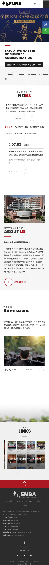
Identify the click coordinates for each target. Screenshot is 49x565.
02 (17, 74)
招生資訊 (29, 501)
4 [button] (32, 473)
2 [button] (22, 473)
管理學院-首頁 (13, 526)
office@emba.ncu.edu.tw (18, 514)
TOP (24, 485)
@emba (17, 517)
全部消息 (8, 127)
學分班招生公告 (37, 127)
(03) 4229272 (15, 520)
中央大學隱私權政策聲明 (22, 532)
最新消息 (9, 501)
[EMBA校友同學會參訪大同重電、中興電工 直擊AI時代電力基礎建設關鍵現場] (24, 158)
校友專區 (24, 505)
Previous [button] (2, 454)
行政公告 (8, 133)
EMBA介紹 (19, 501)
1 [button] (17, 473)
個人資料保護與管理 (18, 535)
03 (29, 74)
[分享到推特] (24, 555)
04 (40, 74)
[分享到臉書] (18, 555)
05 (6, 79)
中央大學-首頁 (13, 529)
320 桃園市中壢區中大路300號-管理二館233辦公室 (21, 511)
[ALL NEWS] (24, 118)
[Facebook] (45, 24)
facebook (24, 550)
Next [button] (46, 454)
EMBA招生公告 (21, 127)
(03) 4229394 (15, 523)
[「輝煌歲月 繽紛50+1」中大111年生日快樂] (24, 35)
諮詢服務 (38, 501)
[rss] (31, 555)
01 (6, 74)
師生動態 (18, 133)
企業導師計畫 (30, 133)
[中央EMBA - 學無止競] (12, 4)
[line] (45, 31)
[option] (24, 35)
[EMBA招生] (24, 355)
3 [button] (27, 473)
